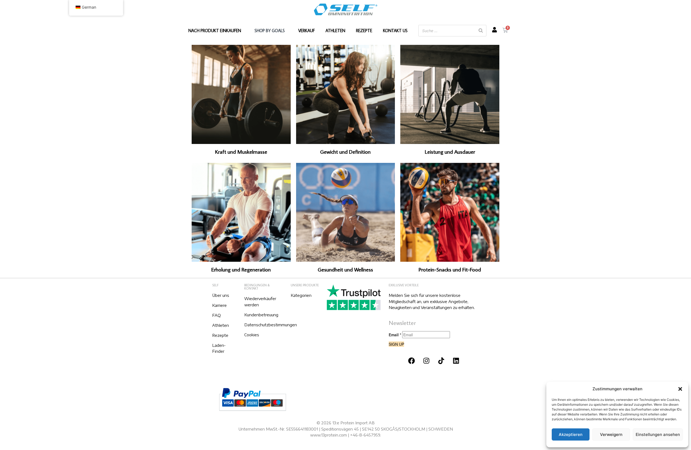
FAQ (216, 315)
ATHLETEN (335, 30)
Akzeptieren (570, 434)
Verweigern (611, 434)
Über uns (220, 295)
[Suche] (480, 30)
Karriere (219, 305)
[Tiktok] (441, 360)
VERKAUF (306, 30)
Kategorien (301, 295)
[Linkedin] (456, 360)
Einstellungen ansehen (658, 434)
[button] (680, 389)
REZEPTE (364, 30)
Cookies (251, 334)
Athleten (220, 325)
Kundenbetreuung (261, 314)
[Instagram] (426, 360)
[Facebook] (411, 360)
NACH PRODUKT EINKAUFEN (214, 30)
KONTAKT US (395, 30)
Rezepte (220, 335)
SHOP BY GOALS (270, 30)
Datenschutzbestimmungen (270, 324)
